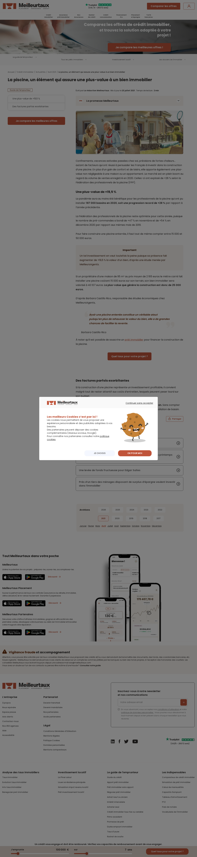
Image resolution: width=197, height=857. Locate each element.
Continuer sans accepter (137, 405)
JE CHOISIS (100, 453)
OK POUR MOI (134, 453)
